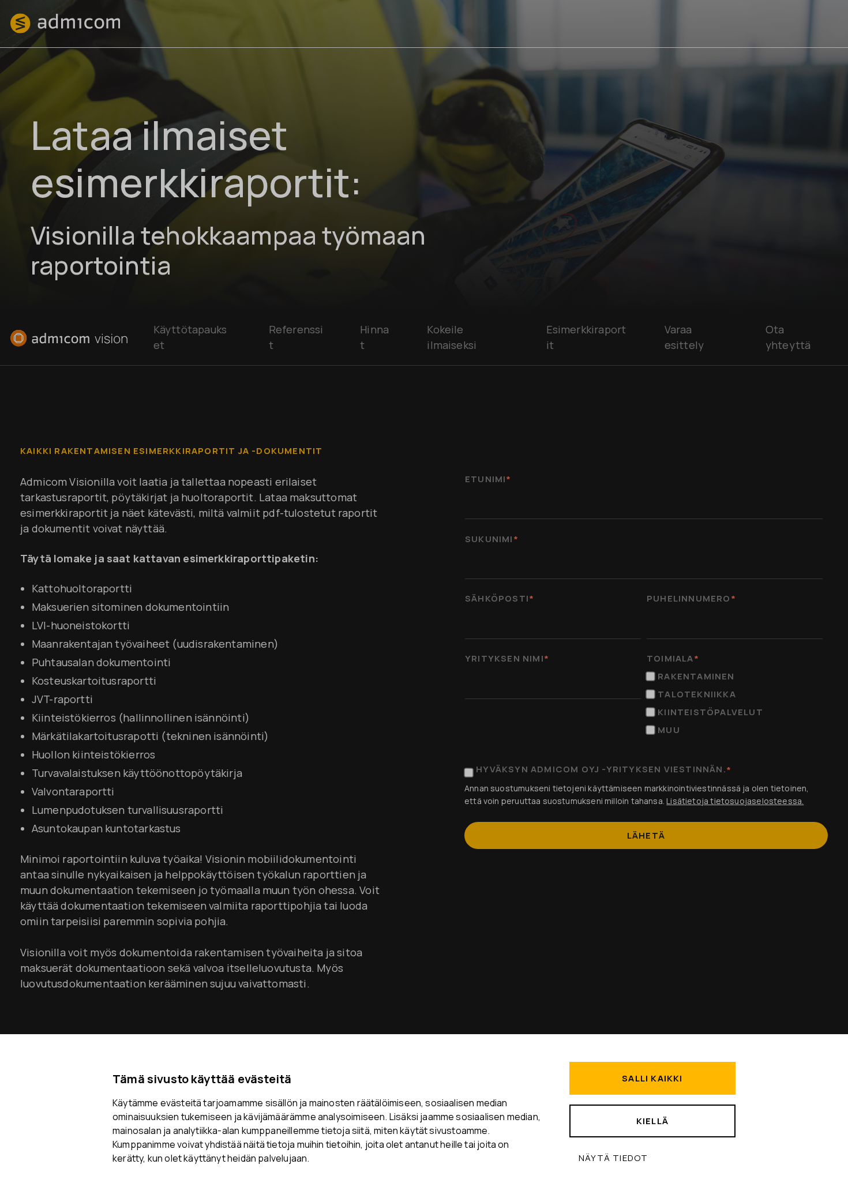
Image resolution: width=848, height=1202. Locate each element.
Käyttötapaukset (190, 337)
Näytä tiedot (613, 1158)
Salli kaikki (652, 1078)
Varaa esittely (684, 337)
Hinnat (374, 337)
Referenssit (296, 337)
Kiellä (652, 1121)
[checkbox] (734, 703)
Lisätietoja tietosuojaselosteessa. (735, 800)
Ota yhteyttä (788, 337)
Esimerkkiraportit (586, 337)
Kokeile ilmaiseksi (451, 337)
